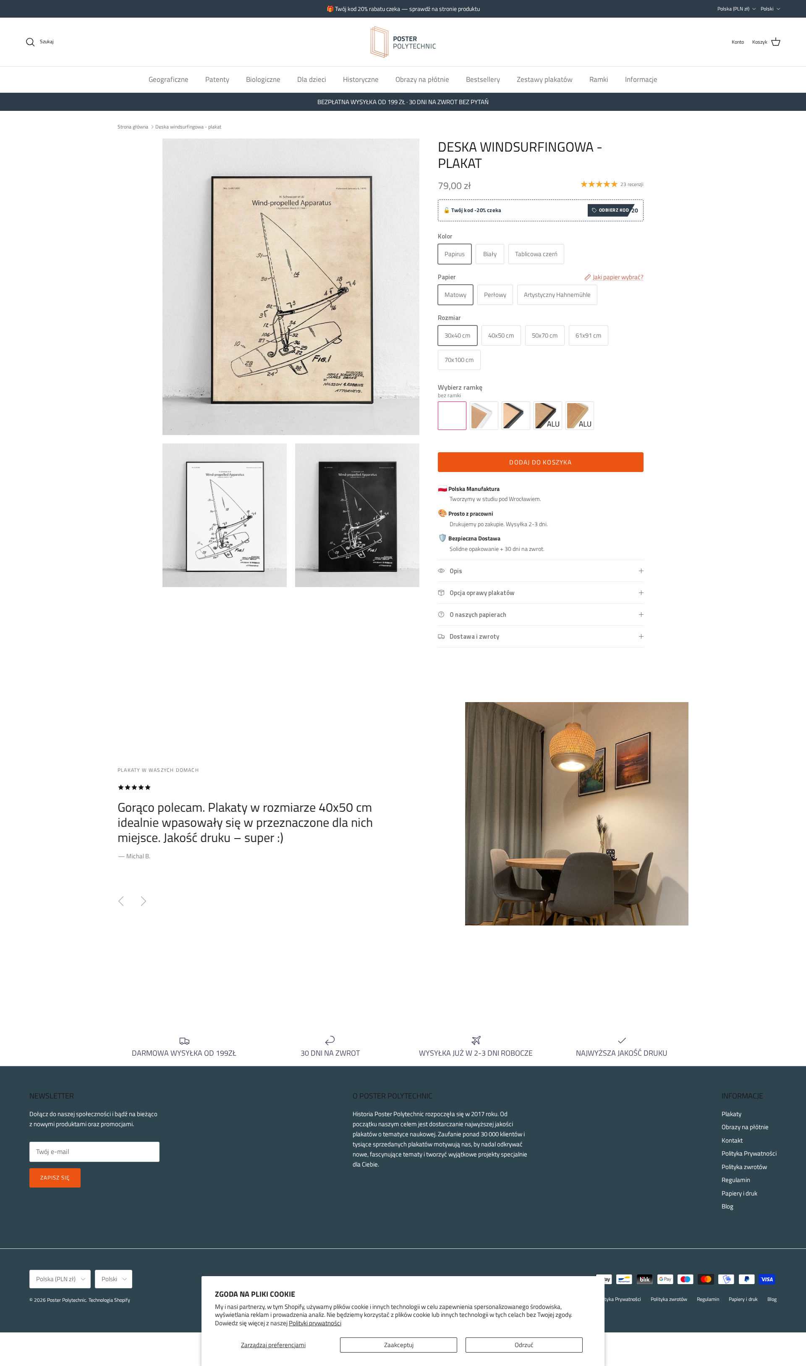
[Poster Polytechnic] (403, 42)
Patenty (217, 78)
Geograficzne (168, 78)
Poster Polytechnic (66, 1300)
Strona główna (133, 126)
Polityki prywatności (315, 1323)
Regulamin (736, 1180)
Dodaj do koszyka (540, 462)
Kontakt (732, 1140)
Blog (727, 1206)
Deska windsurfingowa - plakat (188, 126)
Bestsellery (483, 78)
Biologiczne (263, 78)
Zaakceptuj (398, 1345)
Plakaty (731, 1114)
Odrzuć (524, 1345)
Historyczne (361, 78)
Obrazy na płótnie (422, 78)
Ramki (598, 78)
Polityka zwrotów (744, 1167)
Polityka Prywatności (749, 1153)
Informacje (641, 78)
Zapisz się (55, 1177)
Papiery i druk (739, 1193)
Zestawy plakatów (545, 78)
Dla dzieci (311, 78)
